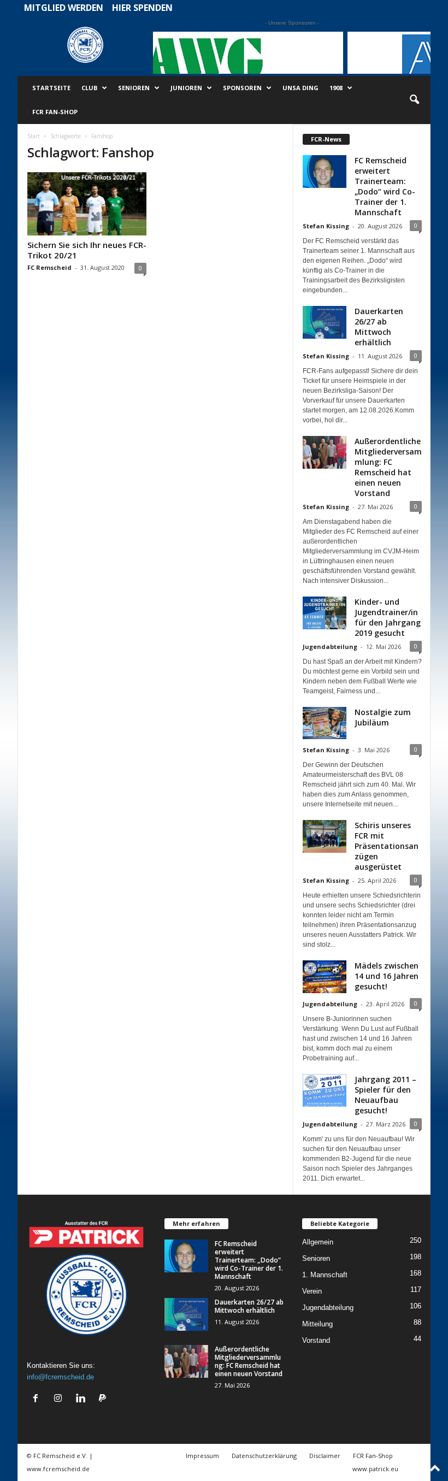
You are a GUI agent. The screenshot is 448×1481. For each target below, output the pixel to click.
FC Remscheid (49, 267)
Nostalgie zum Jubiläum (383, 717)
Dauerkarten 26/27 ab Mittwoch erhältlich (379, 326)
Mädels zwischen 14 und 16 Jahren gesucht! (386, 976)
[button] (414, 100)
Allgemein (317, 1242)
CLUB (89, 88)
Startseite (51, 88)
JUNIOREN (186, 88)
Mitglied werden (63, 8)
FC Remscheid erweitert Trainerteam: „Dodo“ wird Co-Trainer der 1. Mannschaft (385, 186)
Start (33, 136)
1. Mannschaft (324, 1275)
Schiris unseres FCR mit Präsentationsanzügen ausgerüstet (386, 846)
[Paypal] (104, 1399)
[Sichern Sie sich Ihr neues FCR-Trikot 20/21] (86, 203)
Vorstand (316, 1340)
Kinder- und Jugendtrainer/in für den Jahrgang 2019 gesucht (388, 617)
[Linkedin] (83, 1399)
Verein (312, 1291)
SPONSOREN (242, 88)
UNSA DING (300, 88)
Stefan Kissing (326, 226)
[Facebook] (38, 1399)
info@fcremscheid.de (60, 1377)
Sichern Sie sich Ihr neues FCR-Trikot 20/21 (86, 250)
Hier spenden (142, 8)
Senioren (316, 1258)
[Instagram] (60, 1399)
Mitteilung (317, 1324)
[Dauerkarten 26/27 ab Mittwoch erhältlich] (186, 1314)
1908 (336, 88)
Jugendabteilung (330, 646)
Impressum (202, 1456)
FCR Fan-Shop (55, 112)
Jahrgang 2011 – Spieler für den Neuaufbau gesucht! (385, 1095)
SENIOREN (134, 88)
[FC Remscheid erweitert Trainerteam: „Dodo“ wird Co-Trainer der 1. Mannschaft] (186, 1256)
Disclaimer (324, 1456)
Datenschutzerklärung (264, 1456)
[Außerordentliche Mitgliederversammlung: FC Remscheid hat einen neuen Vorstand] (186, 1361)
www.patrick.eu (375, 1469)
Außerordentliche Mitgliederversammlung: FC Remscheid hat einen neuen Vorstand (388, 467)
